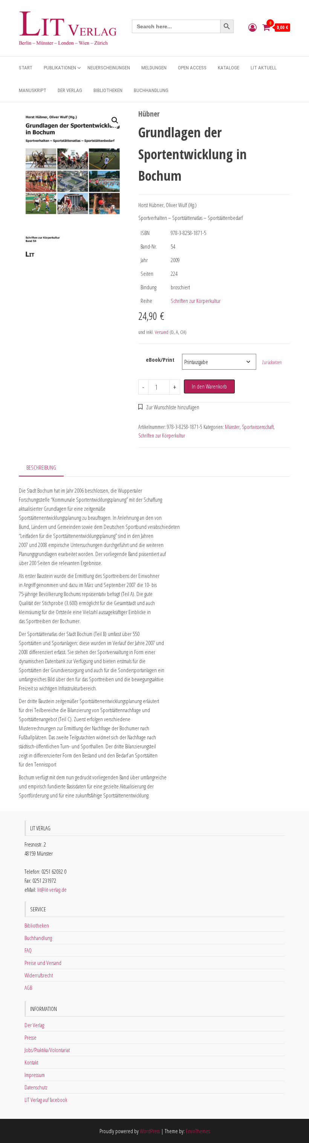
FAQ (28, 950)
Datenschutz (35, 1087)
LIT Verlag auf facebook (45, 1099)
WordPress (150, 1131)
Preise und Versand (42, 962)
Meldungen (154, 68)
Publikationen (60, 68)
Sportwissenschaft (258, 426)
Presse (30, 1037)
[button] (115, 120)
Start (25, 68)
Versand (161, 332)
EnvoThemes (198, 1131)
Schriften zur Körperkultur (195, 300)
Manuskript (32, 90)
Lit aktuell (264, 68)
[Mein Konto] (252, 27)
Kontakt (31, 1062)
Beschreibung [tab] (41, 467)
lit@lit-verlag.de (52, 889)
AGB (28, 987)
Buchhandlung (151, 90)
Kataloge (228, 68)
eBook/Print (160, 359)
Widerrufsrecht (38, 975)
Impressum (34, 1074)
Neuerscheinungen (108, 68)
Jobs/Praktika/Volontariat (47, 1050)
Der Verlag (70, 90)
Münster (232, 426)
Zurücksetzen (272, 362)
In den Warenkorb (209, 386)
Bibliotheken (107, 90)
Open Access (192, 68)
